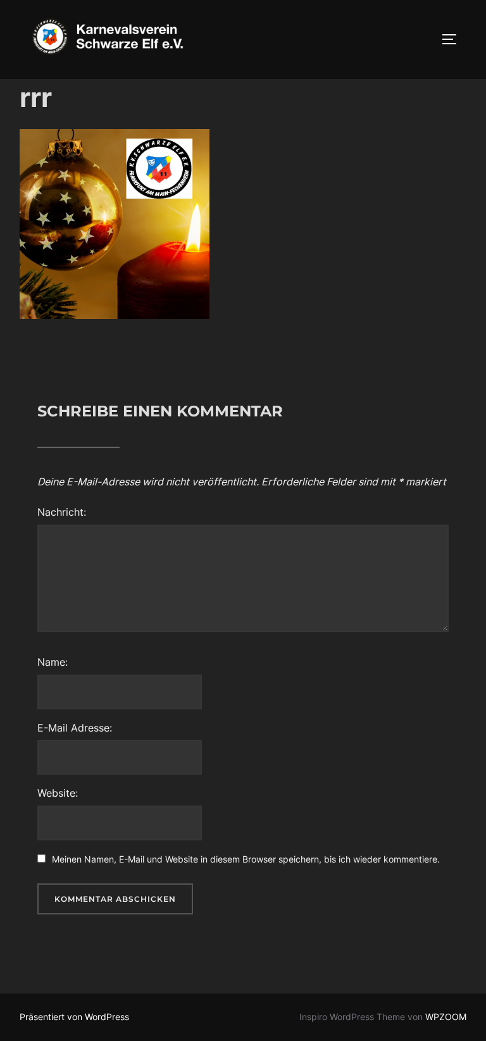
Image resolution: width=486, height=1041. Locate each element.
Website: (57, 793)
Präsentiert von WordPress (74, 1016)
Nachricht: (61, 512)
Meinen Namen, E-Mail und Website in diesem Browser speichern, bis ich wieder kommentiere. (246, 859)
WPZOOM (445, 1016)
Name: (52, 662)
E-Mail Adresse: (74, 727)
